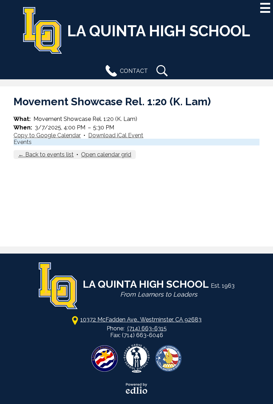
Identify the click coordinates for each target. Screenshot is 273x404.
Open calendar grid (106, 154)
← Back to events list (46, 154)
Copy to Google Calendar (47, 135)
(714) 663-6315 (147, 328)
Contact (134, 71)
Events (23, 142)
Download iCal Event (115, 135)
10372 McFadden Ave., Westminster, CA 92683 (141, 319)
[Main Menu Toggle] (265, 8)
